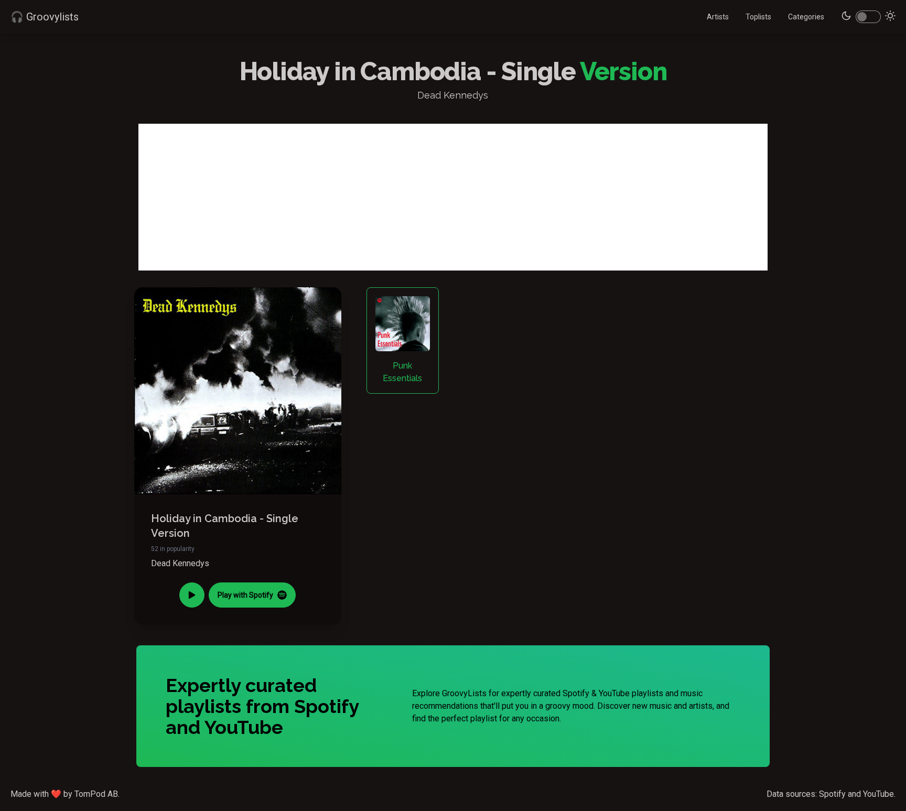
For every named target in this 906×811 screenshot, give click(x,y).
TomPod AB (96, 794)
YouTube (878, 794)
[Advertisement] (453, 197)
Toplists (758, 17)
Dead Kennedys (180, 563)
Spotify (832, 794)
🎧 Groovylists (44, 16)
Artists (718, 17)
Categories (806, 17)
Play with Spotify (245, 595)
